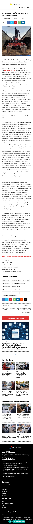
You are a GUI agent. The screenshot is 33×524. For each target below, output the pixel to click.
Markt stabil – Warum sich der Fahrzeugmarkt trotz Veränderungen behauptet (24, 436)
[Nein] (31, 520)
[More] (26, 22)
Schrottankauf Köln (9, 70)
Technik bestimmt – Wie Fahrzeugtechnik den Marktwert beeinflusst (23, 416)
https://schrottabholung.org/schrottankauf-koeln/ (16, 256)
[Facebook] (8, 22)
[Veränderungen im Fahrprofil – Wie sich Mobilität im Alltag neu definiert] (22, 385)
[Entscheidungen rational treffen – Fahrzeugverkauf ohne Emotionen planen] (22, 366)
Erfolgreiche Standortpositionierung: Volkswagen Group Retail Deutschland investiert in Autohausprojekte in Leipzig (15, 463)
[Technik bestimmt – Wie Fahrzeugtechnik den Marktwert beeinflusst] (24, 408)
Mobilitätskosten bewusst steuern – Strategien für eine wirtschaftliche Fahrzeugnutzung (7, 417)
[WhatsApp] (19, 22)
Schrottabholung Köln (16, 280)
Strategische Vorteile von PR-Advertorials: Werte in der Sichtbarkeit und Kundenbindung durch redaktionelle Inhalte (14, 346)
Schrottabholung (6, 280)
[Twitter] (12, 22)
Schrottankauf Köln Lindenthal (18, 283)
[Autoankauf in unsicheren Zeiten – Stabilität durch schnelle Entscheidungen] (9, 428)
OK (10, 521)
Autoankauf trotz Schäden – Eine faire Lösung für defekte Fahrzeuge (7, 393)
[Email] (25, 299)
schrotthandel (17, 289)
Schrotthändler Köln (25, 292)
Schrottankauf (26, 280)
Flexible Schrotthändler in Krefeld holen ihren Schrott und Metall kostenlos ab (8, 308)
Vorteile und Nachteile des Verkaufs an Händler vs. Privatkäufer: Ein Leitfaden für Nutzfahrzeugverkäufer (15, 475)
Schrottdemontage (6, 286)
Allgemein (4, 11)
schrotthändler (15, 292)
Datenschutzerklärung (19, 521)
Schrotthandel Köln (6, 292)
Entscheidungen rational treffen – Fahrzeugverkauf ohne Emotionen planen (21, 374)
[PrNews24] (3, 18)
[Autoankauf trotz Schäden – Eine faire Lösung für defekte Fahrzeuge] (8, 385)
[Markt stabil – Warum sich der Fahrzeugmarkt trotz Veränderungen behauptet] (24, 428)
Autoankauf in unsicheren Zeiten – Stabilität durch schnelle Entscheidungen (9, 436)
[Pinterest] (15, 22)
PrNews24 (7, 18)
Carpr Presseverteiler (11, 341)
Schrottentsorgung (16, 286)
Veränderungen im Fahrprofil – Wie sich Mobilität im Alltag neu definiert (22, 393)
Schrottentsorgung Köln (7, 289)
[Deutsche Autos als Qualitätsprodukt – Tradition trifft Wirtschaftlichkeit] (8, 366)
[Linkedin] (23, 22)
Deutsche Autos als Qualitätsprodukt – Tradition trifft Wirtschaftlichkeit (7, 374)
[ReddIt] (21, 299)
